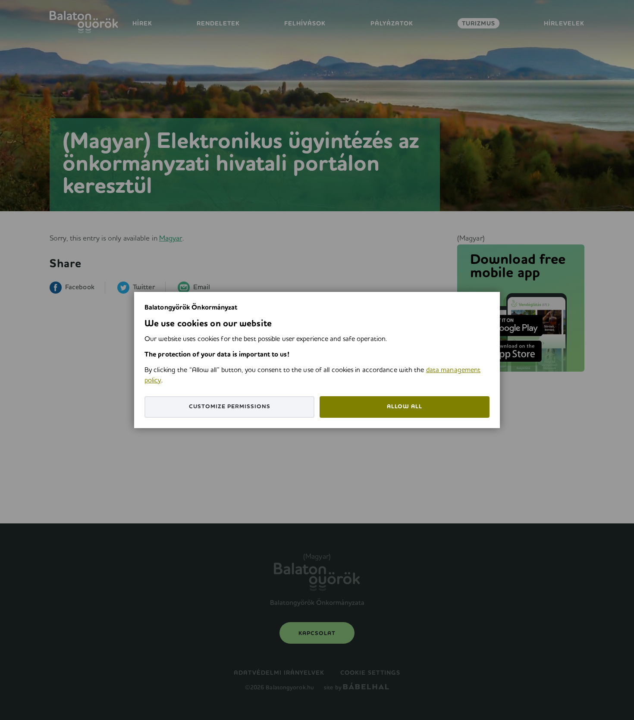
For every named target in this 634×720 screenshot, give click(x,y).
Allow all (404, 407)
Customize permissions (229, 407)
